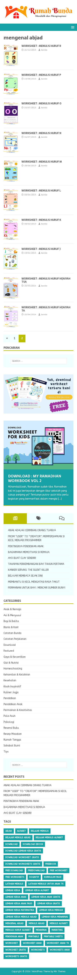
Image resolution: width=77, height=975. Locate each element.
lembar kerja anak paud (18, 903)
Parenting (57, 930)
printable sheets (53, 936)
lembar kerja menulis (51, 910)
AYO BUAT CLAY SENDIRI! (22, 558)
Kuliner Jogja (11, 692)
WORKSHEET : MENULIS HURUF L (41, 191)
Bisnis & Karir (11, 627)
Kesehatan (10, 680)
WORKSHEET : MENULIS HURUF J (41, 249)
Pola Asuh (9, 715)
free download (14, 870)
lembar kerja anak (15, 897)
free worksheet (59, 870)
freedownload (36, 870)
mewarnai (41, 930)
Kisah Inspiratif (12, 686)
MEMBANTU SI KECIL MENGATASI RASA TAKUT (34, 581)
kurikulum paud (52, 877)
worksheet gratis (15, 950)
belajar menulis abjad (18, 837)
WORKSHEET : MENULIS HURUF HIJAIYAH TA (45, 309)
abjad (8, 831)
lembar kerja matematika (19, 910)
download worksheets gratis (22, 864)
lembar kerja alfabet (37, 890)
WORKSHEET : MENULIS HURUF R (41, 46)
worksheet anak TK (58, 943)
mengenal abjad (14, 923)
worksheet (11, 943)
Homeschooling (13, 668)
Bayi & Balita (11, 621)
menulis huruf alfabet (18, 930)
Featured (9, 650)
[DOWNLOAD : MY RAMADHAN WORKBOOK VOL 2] (38, 445)
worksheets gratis (16, 956)
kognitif (34, 877)
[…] (60, 498)
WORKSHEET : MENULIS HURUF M (41, 162)
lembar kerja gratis (48, 903)
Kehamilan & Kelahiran (17, 674)
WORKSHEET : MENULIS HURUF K (41, 220)
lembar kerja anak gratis (45, 897)
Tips (6, 751)
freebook (50, 864)
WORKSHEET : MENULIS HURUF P (41, 75)
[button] (72, 27)
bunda (44, 50)
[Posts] (15, 518)
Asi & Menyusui (12, 615)
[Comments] (61, 518)
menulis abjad (37, 923)
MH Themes (59, 971)
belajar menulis (40, 831)
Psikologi (9, 722)
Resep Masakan (13, 733)
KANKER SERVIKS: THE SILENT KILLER (28, 569)
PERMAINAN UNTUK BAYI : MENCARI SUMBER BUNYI (36, 587)
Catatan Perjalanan (15, 638)
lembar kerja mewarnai (55, 917)
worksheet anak (32, 943)
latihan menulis (14, 884)
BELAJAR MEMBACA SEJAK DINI (25, 575)
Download (10, 645)
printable (33, 936)
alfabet (21, 831)
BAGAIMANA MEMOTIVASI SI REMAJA (28, 552)
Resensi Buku (11, 727)
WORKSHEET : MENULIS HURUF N (41, 133)
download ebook (33, 844)
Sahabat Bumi (12, 745)
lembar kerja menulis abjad (21, 917)
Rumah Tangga (12, 739)
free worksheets (14, 877)
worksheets (38, 950)
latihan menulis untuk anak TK (46, 884)
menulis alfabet (59, 923)
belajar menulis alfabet (49, 837)
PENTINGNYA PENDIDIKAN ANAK (26, 546)
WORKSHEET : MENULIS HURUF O (41, 103)
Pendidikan (10, 698)
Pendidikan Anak (13, 704)
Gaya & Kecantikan (15, 656)
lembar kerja (12, 890)
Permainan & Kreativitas (18, 710)
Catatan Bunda (12, 633)
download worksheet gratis (22, 857)
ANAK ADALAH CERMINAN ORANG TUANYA (32, 530)
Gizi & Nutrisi (11, 662)
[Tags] (38, 518)
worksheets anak (60, 950)
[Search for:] (38, 361)
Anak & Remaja (12, 609)
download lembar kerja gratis (23, 851)
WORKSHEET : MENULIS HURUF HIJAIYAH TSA (45, 280)
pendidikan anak (14, 936)
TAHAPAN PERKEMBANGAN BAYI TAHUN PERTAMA (36, 564)
